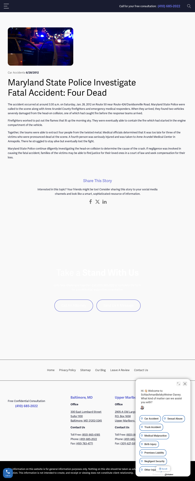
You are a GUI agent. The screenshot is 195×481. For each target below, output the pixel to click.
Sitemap (85, 370)
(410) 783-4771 (84, 443)
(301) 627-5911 (128, 443)
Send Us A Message (118, 305)
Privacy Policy (67, 370)
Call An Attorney (73, 305)
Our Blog (100, 370)
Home (51, 370)
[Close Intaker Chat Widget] (185, 383)
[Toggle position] (178, 383)
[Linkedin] (104, 201)
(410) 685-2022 (169, 6)
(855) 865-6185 (91, 434)
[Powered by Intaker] (169, 475)
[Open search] (189, 6)
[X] (97, 201)
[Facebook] (90, 201)
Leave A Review (119, 370)
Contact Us (141, 370)
